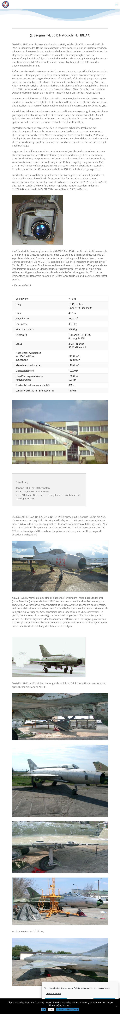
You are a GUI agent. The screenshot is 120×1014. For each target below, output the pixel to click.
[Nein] (116, 1006)
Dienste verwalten (53, 993)
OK (43, 1009)
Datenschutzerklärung (67, 1009)
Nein (51, 1009)
